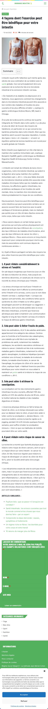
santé (4, 84)
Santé (5, 636)
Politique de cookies (17, 706)
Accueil (6, 9)
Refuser (24, 701)
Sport (5, 629)
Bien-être (6, 625)
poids (15, 372)
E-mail (6, 586)
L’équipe (5, 651)
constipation (37, 228)
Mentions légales (30, 706)
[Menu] (45, 4)
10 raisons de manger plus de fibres (20, 531)
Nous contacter (7, 659)
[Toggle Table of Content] (17, 71)
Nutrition (13, 9)
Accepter (24, 695)
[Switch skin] (3, 4)
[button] (44, 671)
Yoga (5, 621)
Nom (6, 577)
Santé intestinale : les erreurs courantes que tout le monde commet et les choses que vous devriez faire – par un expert (26, 511)
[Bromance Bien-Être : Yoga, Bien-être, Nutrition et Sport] (24, 3)
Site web (7, 594)
